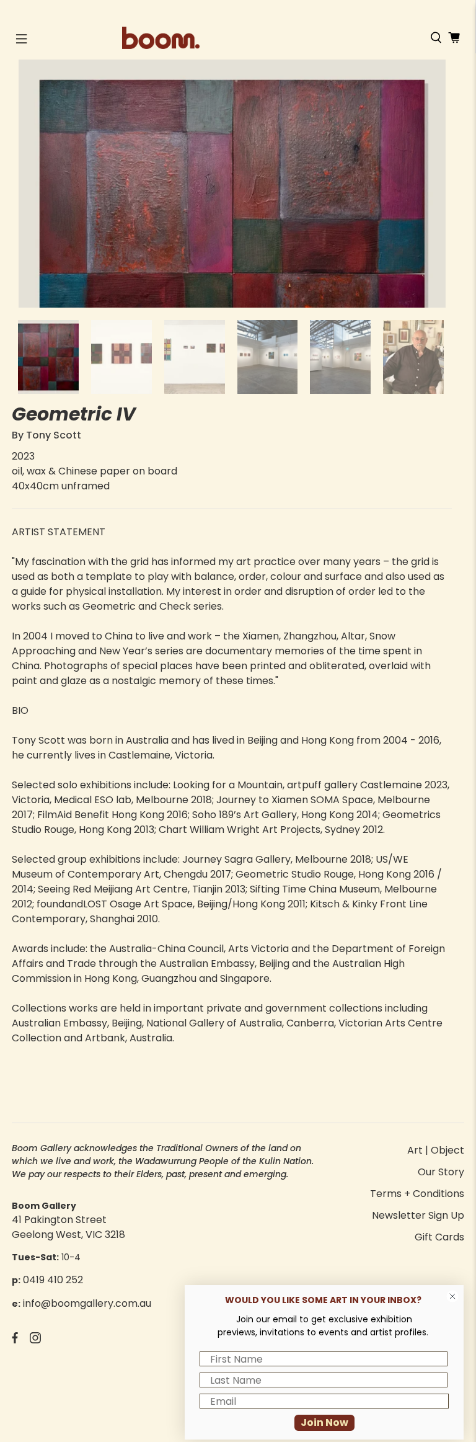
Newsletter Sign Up (418, 1215)
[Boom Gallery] (238, 38)
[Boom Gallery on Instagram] (35, 1340)
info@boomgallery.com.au (87, 1303)
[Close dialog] (452, 1296)
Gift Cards (439, 1237)
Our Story (441, 1172)
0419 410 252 (53, 1280)
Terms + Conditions (417, 1193)
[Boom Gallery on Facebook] (14, 1340)
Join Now (324, 1422)
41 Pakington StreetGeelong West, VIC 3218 (68, 1227)
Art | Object (435, 1150)
